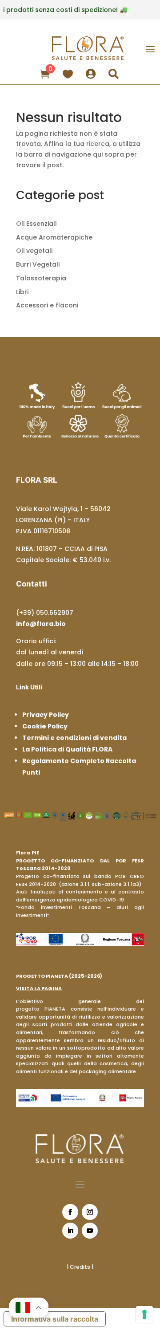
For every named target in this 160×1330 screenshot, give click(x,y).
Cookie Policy (45, 726)
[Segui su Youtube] (90, 1231)
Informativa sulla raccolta (54, 1318)
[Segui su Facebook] (70, 1212)
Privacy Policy (45, 714)
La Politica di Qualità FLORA (67, 749)
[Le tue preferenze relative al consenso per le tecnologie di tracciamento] (144, 1314)
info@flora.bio (41, 623)
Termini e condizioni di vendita (74, 737)
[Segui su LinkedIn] (70, 1231)
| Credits (79, 1267)
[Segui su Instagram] (90, 1212)
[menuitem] (46, 73)
